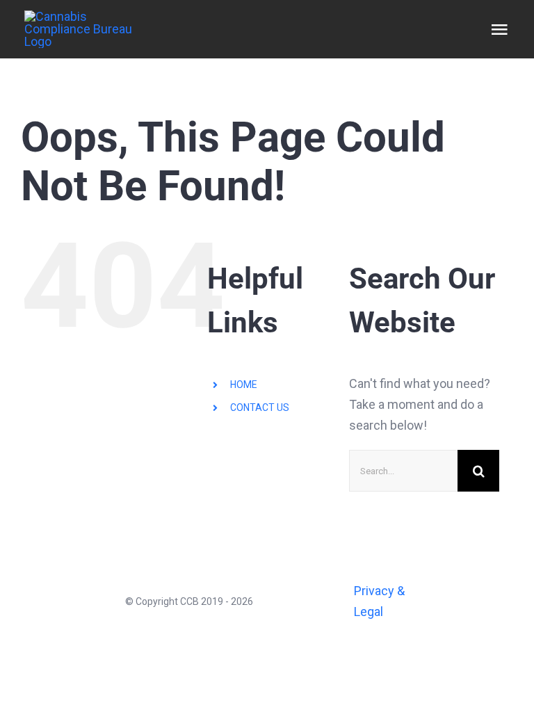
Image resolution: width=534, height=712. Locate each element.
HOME (243, 384)
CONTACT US (259, 407)
